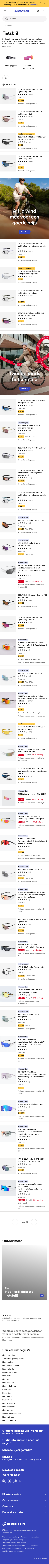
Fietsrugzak (7, 1410)
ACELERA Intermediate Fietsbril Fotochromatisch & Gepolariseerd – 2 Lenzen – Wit (32, 645)
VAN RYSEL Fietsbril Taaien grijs (31, 967)
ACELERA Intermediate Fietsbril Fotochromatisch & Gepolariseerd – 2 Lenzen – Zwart (32, 698)
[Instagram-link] (15, 1481)
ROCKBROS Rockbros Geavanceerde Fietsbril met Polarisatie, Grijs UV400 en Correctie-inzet (30, 1133)
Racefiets (6, 1389)
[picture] (8, 96)
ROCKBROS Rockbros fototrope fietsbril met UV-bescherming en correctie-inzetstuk (32, 894)
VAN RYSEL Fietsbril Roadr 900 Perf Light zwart (33, 920)
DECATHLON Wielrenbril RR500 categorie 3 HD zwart (31, 314)
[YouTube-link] (9, 1481)
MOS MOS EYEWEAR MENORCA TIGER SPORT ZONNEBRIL (31, 991)
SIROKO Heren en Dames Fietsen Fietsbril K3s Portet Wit (32, 750)
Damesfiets (7, 1400)
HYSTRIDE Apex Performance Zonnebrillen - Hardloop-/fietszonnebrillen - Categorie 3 (30, 1187)
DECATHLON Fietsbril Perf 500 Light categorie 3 (30, 90)
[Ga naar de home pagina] (22, 11)
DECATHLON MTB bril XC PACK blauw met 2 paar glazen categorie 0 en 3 (33, 771)
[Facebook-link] (4, 1481)
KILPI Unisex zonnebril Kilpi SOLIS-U (32, 795)
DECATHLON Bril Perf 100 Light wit (32, 448)
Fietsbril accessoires (28, 67)
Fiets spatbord (8, 1403)
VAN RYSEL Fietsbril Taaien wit (30, 673)
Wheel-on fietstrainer (11, 1414)
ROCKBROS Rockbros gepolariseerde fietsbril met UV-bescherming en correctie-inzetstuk (31, 1043)
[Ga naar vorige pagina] (15, 1222)
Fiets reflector (8, 1407)
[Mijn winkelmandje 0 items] (44, 11)
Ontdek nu (25, 232)
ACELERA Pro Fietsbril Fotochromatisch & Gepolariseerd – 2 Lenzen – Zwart (32, 841)
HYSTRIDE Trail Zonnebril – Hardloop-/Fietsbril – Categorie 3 (32, 817)
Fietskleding (7, 1362)
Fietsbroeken (8, 1383)
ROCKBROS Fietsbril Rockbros (30, 1104)
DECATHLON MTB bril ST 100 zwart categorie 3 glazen (32, 138)
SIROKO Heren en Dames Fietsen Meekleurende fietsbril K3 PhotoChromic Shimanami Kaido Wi (32, 569)
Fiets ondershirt (9, 1420)
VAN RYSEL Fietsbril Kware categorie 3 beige (29, 426)
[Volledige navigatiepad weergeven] (3, 26)
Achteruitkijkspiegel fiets (13, 1359)
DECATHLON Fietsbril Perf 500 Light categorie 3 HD (30, 618)
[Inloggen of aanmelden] (38, 11)
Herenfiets (6, 1393)
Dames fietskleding (10, 1372)
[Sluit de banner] (45, 3)
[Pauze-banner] (41, 3)
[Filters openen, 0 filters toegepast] (5, 78)
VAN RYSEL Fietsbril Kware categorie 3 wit (29, 544)
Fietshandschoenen (10, 1365)
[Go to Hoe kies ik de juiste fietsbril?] (42, 1295)
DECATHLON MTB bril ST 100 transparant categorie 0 (29, 272)
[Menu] (5, 11)
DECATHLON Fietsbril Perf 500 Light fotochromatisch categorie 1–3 (32, 246)
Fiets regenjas (8, 1355)
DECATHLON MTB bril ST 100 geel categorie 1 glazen (32, 728)
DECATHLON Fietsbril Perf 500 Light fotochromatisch (30, 292)
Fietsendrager (8, 1417)
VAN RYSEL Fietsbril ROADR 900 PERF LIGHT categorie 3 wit (31, 1160)
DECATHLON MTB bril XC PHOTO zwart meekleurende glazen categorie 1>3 (31, 472)
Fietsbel (5, 1379)
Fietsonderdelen (9, 1369)
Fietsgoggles (11, 66)
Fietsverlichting (9, 1386)
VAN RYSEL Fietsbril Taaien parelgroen (29, 1015)
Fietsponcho (7, 1396)
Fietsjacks (6, 1376)
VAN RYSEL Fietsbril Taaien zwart (31, 520)
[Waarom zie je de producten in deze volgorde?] (3, 84)
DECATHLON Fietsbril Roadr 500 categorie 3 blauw (31, 401)
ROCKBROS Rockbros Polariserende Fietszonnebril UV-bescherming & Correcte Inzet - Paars (32, 1075)
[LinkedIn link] (20, 1481)
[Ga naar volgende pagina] (34, 1222)
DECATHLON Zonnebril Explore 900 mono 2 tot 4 (32, 596)
